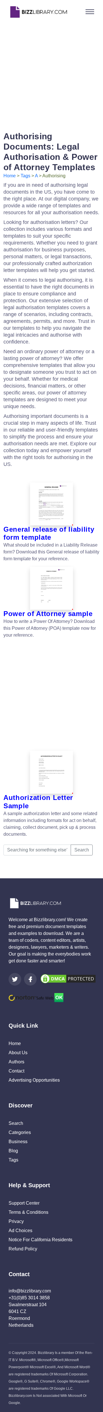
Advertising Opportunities (34, 1080)
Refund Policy (23, 1248)
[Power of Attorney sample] (51, 588)
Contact (16, 1071)
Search (81, 849)
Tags (25, 175)
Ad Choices (20, 1230)
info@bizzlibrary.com (30, 1290)
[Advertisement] (51, 75)
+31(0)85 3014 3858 (29, 1297)
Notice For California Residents (40, 1239)
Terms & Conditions (28, 1212)
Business (18, 1141)
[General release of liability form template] (51, 503)
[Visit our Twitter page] (15, 979)
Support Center (24, 1203)
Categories (20, 1132)
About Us (18, 1052)
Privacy (16, 1221)
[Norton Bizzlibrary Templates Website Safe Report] (36, 997)
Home (9, 175)
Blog (13, 1150)
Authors (16, 1061)
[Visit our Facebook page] (30, 979)
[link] (15, 979)
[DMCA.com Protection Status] (68, 978)
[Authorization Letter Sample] (51, 772)
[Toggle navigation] (89, 12)
